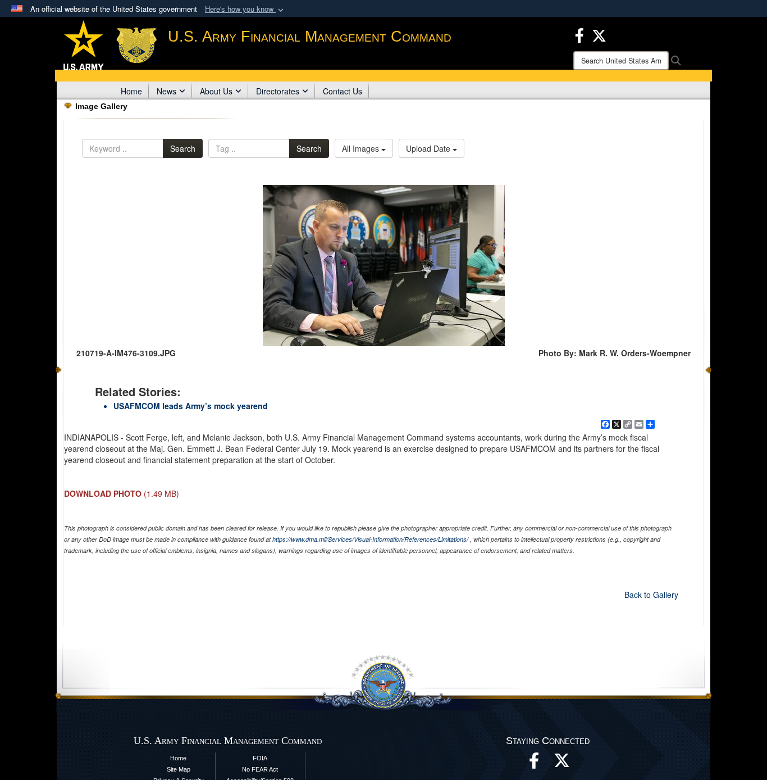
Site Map (178, 769)
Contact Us (342, 91)
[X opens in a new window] (599, 34)
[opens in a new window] (562, 763)
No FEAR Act (260, 769)
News (166, 91)
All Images (361, 148)
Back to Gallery (651, 594)
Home (131, 91)
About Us (216, 91)
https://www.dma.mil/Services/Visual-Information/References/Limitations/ (370, 539)
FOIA (260, 758)
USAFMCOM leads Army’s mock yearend (190, 405)
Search (182, 148)
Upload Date (429, 148)
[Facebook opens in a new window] (579, 34)
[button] (245, 9)
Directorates (277, 91)
